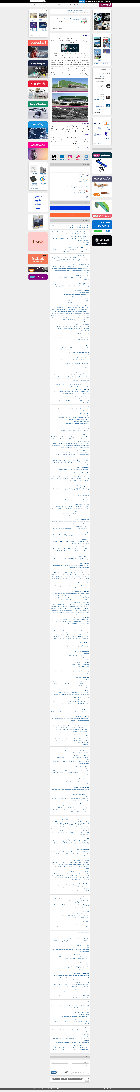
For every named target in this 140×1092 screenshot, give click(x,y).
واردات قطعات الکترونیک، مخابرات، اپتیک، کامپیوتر (33, 184)
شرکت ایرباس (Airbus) (98, 128)
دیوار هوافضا (81, 1)
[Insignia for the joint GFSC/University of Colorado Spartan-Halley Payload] (98, 17)
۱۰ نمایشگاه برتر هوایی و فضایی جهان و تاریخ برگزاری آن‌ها (42, 20)
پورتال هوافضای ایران (107, 1088)
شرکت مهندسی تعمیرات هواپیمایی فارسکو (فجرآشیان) (67, 19)
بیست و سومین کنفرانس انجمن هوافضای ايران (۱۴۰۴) (42, 29)
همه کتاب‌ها (105, 63)
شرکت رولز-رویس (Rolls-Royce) (107, 138)
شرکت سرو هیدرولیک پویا (79, 170)
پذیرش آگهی (88, 1)
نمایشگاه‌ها (31, 35)
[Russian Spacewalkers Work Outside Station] (98, 25)
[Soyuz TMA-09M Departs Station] (106, 17)
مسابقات (31, 34)
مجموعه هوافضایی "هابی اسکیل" (43, 184)
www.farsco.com (79, 148)
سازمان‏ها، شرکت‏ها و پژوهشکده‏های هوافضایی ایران (74, 10)
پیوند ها (43, 1088)
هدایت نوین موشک (107, 54)
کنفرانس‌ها (41, 34)
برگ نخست (107, 1)
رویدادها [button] (86, 4)
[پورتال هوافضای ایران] (105, 3)
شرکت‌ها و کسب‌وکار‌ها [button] (77, 4)
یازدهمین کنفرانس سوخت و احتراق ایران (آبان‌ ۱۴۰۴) (33, 20)
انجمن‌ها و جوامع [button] (67, 4)
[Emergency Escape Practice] (106, 25)
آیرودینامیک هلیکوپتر (97, 47)
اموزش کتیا (35, 173)
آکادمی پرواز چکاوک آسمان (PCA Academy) (76, 187)
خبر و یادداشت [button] (93, 4)
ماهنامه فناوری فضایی (106, 47)
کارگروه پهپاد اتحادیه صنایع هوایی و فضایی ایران (75, 197)
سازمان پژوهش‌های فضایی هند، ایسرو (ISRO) (107, 128)
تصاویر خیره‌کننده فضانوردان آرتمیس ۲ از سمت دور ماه (99, 99)
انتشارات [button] (59, 4)
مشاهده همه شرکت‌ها (98, 143)
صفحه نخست (86, 10)
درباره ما (102, 1)
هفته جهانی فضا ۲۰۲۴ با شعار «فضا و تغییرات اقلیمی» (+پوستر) (33, 29)
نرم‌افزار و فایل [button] (44, 4)
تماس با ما (98, 1)
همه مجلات (96, 63)
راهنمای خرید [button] (52, 4)
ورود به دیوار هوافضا (34, 188)
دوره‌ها (40, 35)
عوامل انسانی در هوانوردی (98, 60)
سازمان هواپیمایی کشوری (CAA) (78, 176)
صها (65, 64)
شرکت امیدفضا (82, 181)
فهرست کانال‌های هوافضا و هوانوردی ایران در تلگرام (99, 108)
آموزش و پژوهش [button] (35, 4)
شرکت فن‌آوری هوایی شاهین (79, 192)
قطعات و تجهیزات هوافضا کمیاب (43, 174)
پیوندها (93, 1)
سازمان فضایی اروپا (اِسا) (98, 140)
